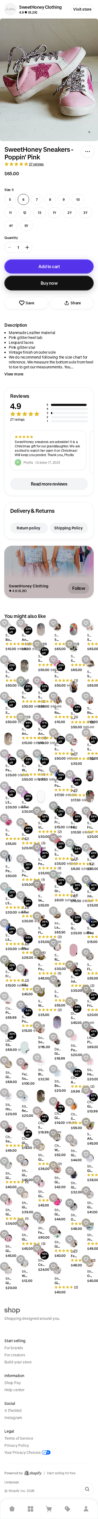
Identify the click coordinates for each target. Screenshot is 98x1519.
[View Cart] (49, 1508)
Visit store (82, 9)
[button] (49, 408)
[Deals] (67, 1508)
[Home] (12, 1508)
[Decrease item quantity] (9, 247)
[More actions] (88, 151)
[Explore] (30, 1508)
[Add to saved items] (4, 623)
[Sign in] (86, 1508)
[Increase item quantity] (27, 247)
